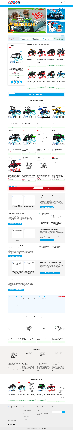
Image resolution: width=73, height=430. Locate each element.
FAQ (38, 410)
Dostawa (24, 413)
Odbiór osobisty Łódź (26, 421)
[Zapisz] (63, 412)
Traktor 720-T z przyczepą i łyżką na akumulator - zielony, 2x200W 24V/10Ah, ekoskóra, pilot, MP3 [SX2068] (29, 149)
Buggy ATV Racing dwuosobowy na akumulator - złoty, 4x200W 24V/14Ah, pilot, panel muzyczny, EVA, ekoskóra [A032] (31, 61)
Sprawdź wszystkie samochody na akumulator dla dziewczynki (50, 272)
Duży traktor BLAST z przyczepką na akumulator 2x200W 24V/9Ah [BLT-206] (17, 239)
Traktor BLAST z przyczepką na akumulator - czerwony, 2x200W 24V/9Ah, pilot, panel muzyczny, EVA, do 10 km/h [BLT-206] (41, 61)
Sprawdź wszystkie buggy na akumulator (15, 223)
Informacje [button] (25, 406)
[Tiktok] (13, 424)
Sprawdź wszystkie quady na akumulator (47, 207)
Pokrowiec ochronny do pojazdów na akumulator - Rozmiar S (29, 339)
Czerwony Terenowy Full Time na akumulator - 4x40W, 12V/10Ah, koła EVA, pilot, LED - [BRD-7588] (41, 82)
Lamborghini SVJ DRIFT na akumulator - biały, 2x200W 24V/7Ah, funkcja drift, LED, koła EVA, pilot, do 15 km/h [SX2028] (16, 69)
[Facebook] (8, 424)
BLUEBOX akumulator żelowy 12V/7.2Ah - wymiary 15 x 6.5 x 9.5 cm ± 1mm (43, 339)
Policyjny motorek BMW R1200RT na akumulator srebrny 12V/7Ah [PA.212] (44, 256)
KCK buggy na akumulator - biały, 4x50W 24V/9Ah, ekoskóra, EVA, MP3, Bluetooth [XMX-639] (14, 149)
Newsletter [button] (54, 406)
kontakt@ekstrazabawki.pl (12, 420)
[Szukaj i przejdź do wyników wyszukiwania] (46, 2)
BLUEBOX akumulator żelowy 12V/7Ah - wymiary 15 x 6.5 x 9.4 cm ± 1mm (58, 339)
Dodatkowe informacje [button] (41, 406)
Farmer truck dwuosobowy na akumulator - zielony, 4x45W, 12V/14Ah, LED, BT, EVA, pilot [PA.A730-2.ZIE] (58, 149)
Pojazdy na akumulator (40, 412)
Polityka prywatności (26, 416)
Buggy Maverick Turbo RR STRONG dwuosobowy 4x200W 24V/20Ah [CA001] (56, 223)
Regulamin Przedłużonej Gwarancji (28, 418)
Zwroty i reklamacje (26, 412)
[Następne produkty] (63, 328)
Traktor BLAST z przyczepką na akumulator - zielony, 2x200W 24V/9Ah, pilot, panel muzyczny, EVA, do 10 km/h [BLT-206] (29, 123)
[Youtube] (11, 424)
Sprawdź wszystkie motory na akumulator (15, 256)
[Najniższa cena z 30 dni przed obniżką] (64, 64)
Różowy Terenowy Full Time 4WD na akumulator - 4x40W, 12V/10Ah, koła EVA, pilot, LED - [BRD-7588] (43, 176)
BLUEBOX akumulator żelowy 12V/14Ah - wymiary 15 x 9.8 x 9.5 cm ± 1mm (13, 339)
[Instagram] (10, 424)
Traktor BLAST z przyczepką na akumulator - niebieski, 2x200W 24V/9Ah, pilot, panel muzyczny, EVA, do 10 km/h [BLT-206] (60, 83)
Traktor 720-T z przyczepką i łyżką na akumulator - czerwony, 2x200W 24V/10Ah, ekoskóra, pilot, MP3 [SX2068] (57, 176)
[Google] (14, 424)
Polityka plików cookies (26, 415)
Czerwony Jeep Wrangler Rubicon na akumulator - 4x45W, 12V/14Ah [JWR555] (29, 272)
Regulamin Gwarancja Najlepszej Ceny (28, 419)
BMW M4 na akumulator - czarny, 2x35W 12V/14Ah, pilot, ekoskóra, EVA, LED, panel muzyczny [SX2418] (43, 149)
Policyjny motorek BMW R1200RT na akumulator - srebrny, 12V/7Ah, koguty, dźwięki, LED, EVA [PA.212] (60, 60)
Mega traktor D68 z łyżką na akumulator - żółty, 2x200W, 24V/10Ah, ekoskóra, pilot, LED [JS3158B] (58, 123)
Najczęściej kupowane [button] (36, 379)
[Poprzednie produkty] (9, 328)
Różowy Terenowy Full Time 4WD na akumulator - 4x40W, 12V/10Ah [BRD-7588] (17, 272)
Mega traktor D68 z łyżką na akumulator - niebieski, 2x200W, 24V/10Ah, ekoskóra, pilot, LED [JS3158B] (43, 123)
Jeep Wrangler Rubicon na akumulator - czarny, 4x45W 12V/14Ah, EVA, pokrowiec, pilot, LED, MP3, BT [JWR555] (51, 60)
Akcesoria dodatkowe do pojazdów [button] (36, 317)
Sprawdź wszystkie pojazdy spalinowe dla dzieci (16, 289)
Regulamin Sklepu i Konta (27, 410)
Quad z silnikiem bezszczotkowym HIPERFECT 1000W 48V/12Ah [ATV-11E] (29, 206)
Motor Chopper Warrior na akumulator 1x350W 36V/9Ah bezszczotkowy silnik (56, 256)
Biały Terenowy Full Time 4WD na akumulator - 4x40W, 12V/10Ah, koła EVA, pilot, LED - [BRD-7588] (51, 82)
